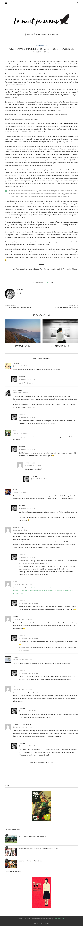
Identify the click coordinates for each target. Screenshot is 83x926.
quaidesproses (18, 390)
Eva (14, 687)
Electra (20, 289)
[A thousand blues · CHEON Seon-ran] (11, 839)
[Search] (77, 3)
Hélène (15, 581)
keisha (15, 430)
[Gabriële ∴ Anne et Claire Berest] (11, 864)
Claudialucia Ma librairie (22, 724)
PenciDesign (57, 919)
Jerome (15, 617)
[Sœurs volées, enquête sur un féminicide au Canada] (11, 852)
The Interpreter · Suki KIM (22, 346)
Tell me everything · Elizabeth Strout (60, 346)
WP (63, 919)
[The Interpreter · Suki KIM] (22, 331)
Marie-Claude (30, 463)
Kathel (15, 490)
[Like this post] (49, 282)
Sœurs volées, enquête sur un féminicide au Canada (38, 849)
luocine (16, 657)
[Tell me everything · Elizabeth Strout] (60, 331)
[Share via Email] (52, 282)
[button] (7, 334)
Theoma (16, 363)
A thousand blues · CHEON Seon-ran (32, 836)
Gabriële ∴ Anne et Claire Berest (31, 861)
